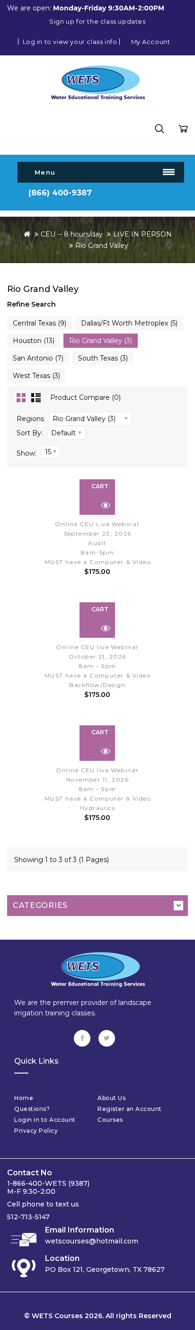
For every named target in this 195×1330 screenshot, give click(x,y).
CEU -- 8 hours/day (72, 234)
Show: (26, 453)
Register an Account (130, 1108)
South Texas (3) (103, 358)
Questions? (32, 1108)
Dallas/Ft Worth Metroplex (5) (129, 323)
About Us (111, 1097)
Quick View (105, 505)
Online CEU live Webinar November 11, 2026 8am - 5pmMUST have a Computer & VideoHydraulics (97, 788)
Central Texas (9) (39, 323)
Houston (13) (33, 340)
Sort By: (30, 433)
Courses (110, 1119)
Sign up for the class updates (97, 21)
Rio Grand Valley (101, 245)
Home (23, 1097)
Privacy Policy (36, 1130)
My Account (150, 41)
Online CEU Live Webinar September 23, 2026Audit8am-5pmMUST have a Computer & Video (97, 542)
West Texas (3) (36, 375)
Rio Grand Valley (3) (100, 340)
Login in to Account (45, 1119)
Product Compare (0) (85, 397)
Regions (30, 418)
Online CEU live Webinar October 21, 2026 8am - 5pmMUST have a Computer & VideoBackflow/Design (97, 665)
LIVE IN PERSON (142, 234)
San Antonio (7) (38, 358)
